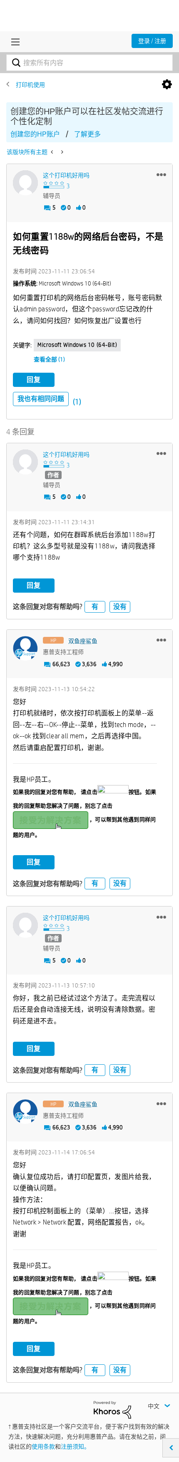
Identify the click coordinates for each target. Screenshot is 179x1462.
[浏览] (13, 41)
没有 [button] (120, 606)
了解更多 (87, 134)
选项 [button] (167, 84)
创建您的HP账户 (35, 134)
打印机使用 (30, 84)
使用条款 (43, 1446)
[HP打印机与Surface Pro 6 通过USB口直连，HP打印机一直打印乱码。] (52, 151)
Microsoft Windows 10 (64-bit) (77, 344)
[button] (161, 174)
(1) (77, 402)
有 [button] (95, 606)
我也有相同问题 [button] (40, 398)
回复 (34, 379)
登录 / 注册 (152, 41)
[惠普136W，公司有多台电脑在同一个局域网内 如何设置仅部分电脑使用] (61, 151)
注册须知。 (75, 1446)
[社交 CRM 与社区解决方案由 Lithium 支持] (112, 1409)
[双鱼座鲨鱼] (25, 648)
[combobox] (89, 62)
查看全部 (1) (49, 359)
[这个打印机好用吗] (25, 182)
